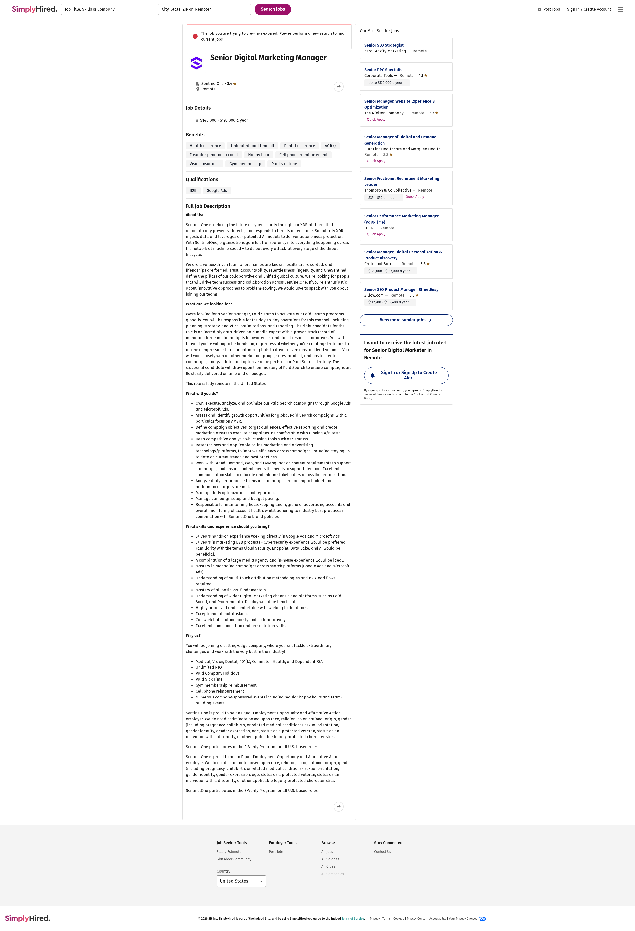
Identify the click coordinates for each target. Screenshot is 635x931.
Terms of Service (375, 394)
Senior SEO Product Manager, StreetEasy (401, 289)
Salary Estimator (230, 852)
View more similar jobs (403, 320)
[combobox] (107, 9)
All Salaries (330, 859)
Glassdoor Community (234, 859)
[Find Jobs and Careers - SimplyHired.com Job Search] (34, 9)
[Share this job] (339, 87)
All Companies (332, 874)
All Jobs (327, 852)
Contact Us (382, 852)
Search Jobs (273, 9)
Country (223, 871)
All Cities (328, 866)
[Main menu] (620, 9)
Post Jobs (551, 9)
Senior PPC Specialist (384, 69)
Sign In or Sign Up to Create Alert (409, 375)
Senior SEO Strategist (384, 45)
